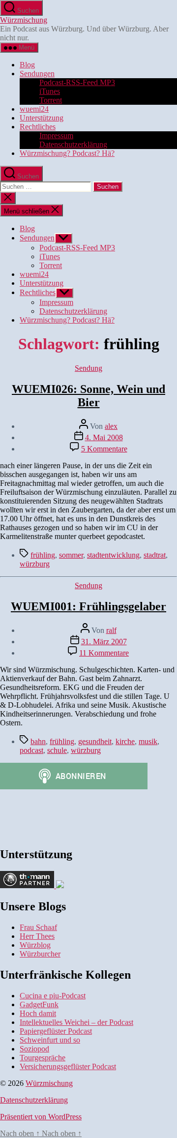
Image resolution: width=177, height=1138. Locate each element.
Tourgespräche (42, 1057)
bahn (38, 741)
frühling (42, 555)
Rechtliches (38, 126)
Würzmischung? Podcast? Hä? (67, 153)
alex (111, 426)
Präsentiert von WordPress (41, 1116)
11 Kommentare (104, 653)
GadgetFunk (39, 1004)
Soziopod (34, 1049)
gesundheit (95, 741)
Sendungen (37, 73)
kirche (125, 741)
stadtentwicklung (113, 555)
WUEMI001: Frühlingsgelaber (88, 606)
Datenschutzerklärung (73, 144)
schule (57, 750)
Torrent (50, 100)
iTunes (49, 91)
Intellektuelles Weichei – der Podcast (76, 1022)
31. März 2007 (104, 641)
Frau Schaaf (38, 927)
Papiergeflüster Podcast (56, 1031)
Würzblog (35, 945)
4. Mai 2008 (104, 437)
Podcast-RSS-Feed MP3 (77, 82)
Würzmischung (23, 20)
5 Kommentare (104, 449)
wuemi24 (34, 109)
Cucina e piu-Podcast (53, 995)
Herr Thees (37, 936)
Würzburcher (40, 954)
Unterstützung (41, 118)
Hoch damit (38, 1013)
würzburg (35, 564)
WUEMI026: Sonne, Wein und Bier (88, 396)
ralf (111, 630)
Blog (27, 64)
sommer (71, 555)
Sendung (88, 368)
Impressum (56, 135)
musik (148, 741)
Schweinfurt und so (50, 1040)
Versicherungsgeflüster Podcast (68, 1066)
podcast (31, 750)
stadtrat (155, 555)
